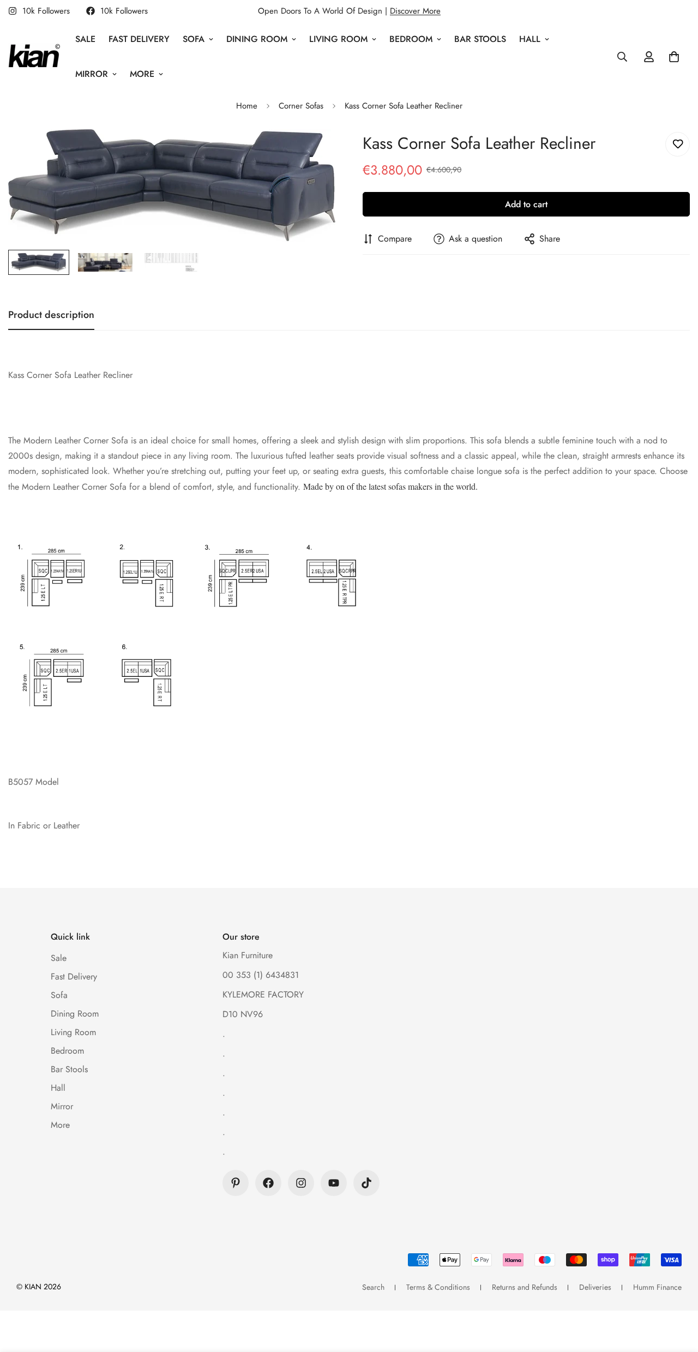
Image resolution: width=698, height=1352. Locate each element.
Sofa (193, 39)
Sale (85, 39)
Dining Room (256, 39)
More (142, 74)
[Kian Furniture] (34, 57)
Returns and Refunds (524, 1287)
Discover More (415, 11)
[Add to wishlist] (677, 144)
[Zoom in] (312, 152)
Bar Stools (480, 39)
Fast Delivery (139, 39)
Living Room (338, 39)
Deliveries (595, 1287)
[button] (674, 56)
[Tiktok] (366, 1183)
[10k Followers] (268, 1183)
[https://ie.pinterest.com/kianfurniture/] (235, 1183)
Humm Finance (657, 1287)
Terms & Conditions (438, 1287)
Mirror (91, 74)
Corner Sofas (301, 106)
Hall (529, 39)
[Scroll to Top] (676, 1292)
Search (373, 1287)
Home (246, 106)
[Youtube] (334, 1183)
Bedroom (410, 39)
